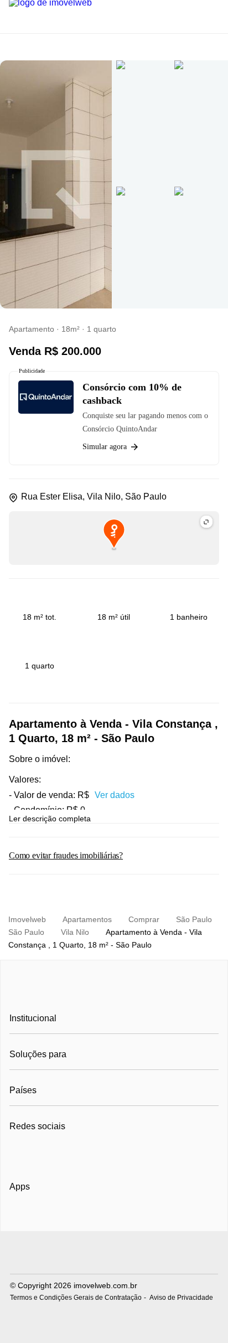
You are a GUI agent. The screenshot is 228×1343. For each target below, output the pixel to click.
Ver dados (114, 795)
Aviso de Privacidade (181, 1297)
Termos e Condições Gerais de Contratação (76, 1297)
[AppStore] (44, 1218)
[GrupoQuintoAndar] (114, 1254)
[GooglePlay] (119, 1218)
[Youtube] (55, 1154)
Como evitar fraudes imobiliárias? (66, 855)
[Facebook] (18, 1154)
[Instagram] (37, 1154)
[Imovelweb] (114, 993)
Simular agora (104, 446)
